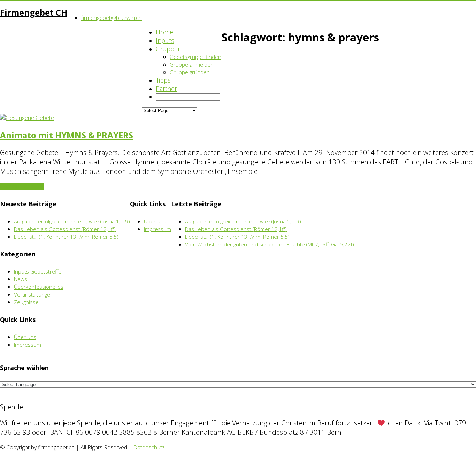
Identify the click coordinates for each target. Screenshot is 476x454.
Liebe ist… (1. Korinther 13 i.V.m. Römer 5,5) (66, 236)
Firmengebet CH (33, 12)
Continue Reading (22, 186)
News (20, 279)
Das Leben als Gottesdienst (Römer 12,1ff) (65, 228)
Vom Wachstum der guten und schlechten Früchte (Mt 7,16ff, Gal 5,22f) (269, 244)
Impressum (27, 344)
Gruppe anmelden (192, 64)
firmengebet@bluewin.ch (111, 18)
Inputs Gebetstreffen (39, 271)
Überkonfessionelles (38, 286)
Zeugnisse (26, 302)
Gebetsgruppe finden (195, 56)
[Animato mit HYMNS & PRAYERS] (27, 118)
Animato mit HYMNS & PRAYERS (66, 135)
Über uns (25, 336)
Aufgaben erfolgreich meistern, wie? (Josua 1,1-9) (72, 221)
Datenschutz (149, 447)
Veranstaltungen (33, 294)
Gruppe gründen (190, 72)
